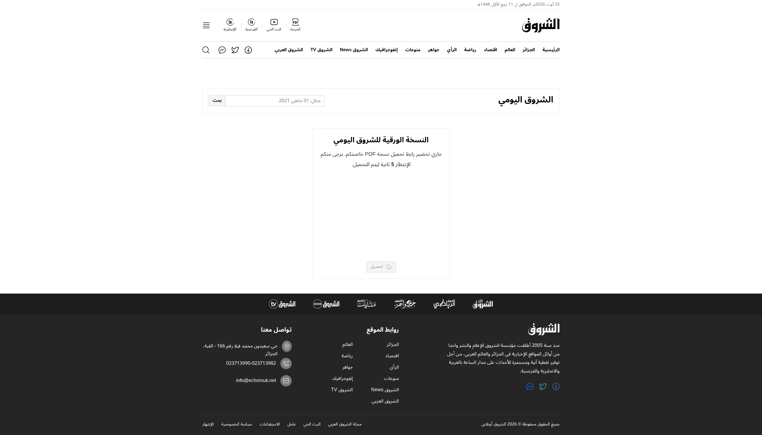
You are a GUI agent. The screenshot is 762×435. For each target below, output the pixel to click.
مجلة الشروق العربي (345, 424)
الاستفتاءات (270, 424)
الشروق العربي (288, 49)
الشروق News (354, 49)
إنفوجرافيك (386, 49)
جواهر (433, 49)
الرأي (452, 49)
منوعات (413, 49)
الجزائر (529, 49)
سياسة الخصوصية (236, 424)
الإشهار (208, 424)
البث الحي (312, 424)
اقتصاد (490, 49)
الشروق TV (321, 49)
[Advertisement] (381, 215)
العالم (510, 49)
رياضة (470, 49)
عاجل (291, 424)
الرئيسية (551, 49)
